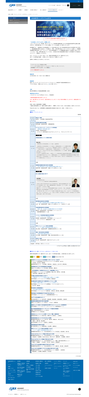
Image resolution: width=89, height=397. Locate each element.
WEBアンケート (75, 363)
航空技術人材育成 (38, 370)
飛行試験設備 (28, 367)
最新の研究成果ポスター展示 (37, 105)
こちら (61, 38)
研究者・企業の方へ (11, 379)
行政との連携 (38, 367)
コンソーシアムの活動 (39, 376)
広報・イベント (14, 14)
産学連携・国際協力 (39, 361)
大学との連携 (38, 365)
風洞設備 (27, 363)
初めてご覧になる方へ (11, 377)
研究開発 (19, 361)
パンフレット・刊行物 (11, 370)
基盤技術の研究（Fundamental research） (19, 375)
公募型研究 (46, 363)
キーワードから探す (52, 5)
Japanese (74, 5)
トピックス (55, 368)
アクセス (63, 5)
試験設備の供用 (38, 372)
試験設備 (28, 361)
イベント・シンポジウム (22, 14)
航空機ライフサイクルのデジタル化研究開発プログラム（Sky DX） (21, 371)
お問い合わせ (58, 5)
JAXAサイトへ (12, 1)
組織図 (9, 366)
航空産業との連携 (38, 363)
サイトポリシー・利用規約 (12, 394)
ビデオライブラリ (11, 375)
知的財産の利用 (38, 374)
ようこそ (9, 364)
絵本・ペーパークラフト (12, 372)
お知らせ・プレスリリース (14, 20)
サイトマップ (75, 367)
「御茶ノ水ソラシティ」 (43, 84)
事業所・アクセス (11, 368)
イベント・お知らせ (57, 361)
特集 (63, 374)
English (79, 5)
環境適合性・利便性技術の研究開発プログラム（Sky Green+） (21, 364)
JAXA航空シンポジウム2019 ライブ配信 (40, 67)
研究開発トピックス (66, 363)
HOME (9, 14)
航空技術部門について (11, 362)
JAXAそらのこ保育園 (76, 370)
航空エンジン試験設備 (29, 365)
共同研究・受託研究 (48, 368)
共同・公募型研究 (48, 361)
